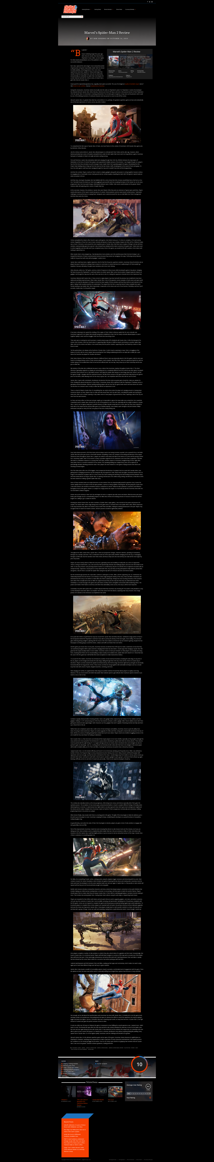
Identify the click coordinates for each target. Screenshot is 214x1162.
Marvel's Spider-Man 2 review (116, 1047)
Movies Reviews (108, 9)
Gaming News (97, 9)
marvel (83, 1047)
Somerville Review (98, 1100)
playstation (127, 1047)
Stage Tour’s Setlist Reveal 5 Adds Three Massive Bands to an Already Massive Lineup (74, 1149)
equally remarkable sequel (132, 84)
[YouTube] (149, 1)
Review (133, 1047)
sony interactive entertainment (79, 1049)
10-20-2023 (111, 72)
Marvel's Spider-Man (91, 1047)
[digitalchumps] (70, 14)
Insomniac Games (141, 72)
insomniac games (76, 1047)
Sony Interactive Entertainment (116, 76)
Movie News (119, 9)
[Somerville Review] (100, 1097)
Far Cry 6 (111, 1100)
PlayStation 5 (129, 76)
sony (136, 1047)
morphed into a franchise (97, 86)
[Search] (82, 16)
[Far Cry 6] (115, 1097)
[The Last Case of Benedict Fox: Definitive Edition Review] (84, 1097)
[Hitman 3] (68, 1097)
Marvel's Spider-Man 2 (102, 1047)
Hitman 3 (64, 1100)
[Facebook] (147, 1)
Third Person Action (122, 72)
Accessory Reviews (129, 9)
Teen (132, 72)
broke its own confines (79, 86)
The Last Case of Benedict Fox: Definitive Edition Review (82, 1102)
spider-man (91, 1049)
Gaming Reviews (86, 9)
